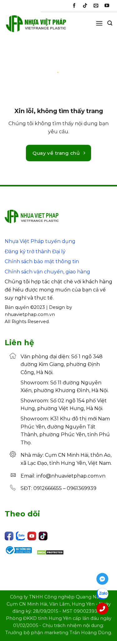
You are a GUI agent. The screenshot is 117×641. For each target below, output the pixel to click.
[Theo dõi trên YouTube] (107, 5)
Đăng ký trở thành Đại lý (35, 251)
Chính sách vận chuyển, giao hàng (47, 272)
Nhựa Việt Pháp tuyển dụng (40, 241)
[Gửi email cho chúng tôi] (96, 5)
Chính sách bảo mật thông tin (42, 261)
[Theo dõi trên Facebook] (74, 5)
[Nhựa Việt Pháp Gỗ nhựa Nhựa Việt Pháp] (36, 26)
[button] (99, 23)
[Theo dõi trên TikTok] (85, 5)
